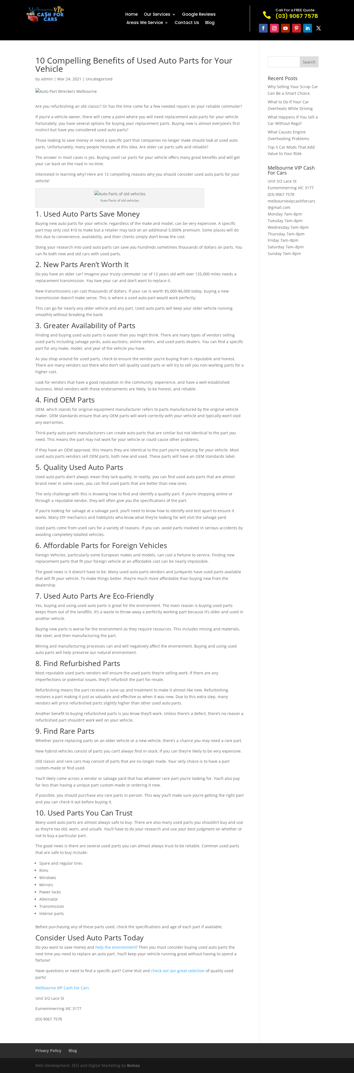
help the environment (115, 947)
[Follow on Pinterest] (296, 28)
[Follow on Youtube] (285, 28)
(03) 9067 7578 (281, 194)
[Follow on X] (318, 28)
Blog (210, 23)
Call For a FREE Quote (294, 10)
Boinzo (133, 1065)
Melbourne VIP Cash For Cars (62, 987)
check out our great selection (178, 970)
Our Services (157, 14)
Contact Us (187, 23)
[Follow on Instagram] (274, 28)
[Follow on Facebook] (263, 28)
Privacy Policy (48, 1050)
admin (47, 78)
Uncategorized (99, 78)
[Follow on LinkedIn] (307, 28)
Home (131, 14)
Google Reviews (199, 14)
